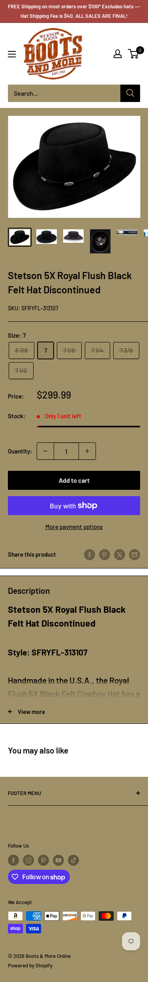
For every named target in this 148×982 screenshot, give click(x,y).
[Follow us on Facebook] (13, 860)
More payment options (74, 526)
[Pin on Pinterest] (104, 554)
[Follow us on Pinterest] (43, 860)
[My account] (118, 53)
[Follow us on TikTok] (73, 860)
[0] (134, 54)
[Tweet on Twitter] (119, 554)
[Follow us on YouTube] (58, 860)
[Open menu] (12, 54)
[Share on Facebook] (89, 554)
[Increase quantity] (87, 451)
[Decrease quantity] (45, 451)
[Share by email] (134, 554)
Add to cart (74, 480)
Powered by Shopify (30, 965)
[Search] (130, 93)
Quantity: (20, 451)
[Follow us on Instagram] (28, 860)
